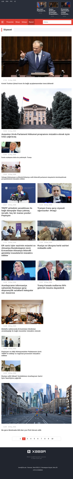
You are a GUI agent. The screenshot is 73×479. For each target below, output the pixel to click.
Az (15, 1)
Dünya (18, 22)
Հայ (2, 1)
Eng (7, 1)
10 (52, 439)
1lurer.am (39, 458)
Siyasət (31, 22)
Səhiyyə (24, 22)
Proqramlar (10, 22)
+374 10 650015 (38, 470)
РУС (11, 1)
